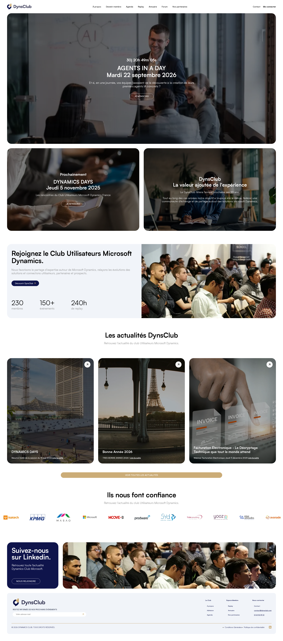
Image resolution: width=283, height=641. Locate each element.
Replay (141, 6)
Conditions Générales (233, 627)
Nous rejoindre (26, 581)
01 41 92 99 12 (259, 615)
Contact (256, 6)
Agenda (129, 6)
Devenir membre (113, 6)
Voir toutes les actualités (141, 475)
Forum (165, 6)
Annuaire (153, 6)
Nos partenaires (179, 6)
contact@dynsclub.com (263, 610)
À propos (97, 6)
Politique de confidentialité (254, 627)
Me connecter (269, 6)
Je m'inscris (141, 96)
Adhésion (210, 610)
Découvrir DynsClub (24, 283)
